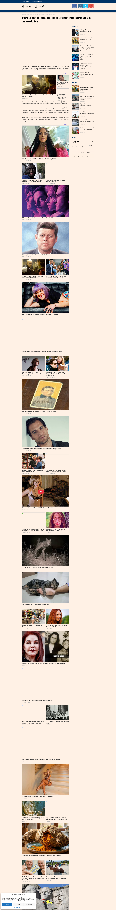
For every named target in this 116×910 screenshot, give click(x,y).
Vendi (74, 82)
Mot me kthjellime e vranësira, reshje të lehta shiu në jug (87, 121)
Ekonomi (64, 11)
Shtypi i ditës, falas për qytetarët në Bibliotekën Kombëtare (85, 105)
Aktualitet (51, 11)
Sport (77, 11)
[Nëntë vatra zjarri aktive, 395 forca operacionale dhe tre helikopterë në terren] (75, 130)
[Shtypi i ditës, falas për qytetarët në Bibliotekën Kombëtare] (75, 106)
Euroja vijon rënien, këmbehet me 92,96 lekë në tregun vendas (86, 74)
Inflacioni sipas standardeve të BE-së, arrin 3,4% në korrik (86, 39)
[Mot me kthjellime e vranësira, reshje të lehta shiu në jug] (75, 122)
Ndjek (80, 4)
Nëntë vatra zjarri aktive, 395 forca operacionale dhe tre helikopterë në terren (87, 129)
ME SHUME (84, 11)
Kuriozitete (29, 14)
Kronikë (71, 11)
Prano (7, 904)
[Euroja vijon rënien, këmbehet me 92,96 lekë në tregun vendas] (75, 75)
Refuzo (18, 904)
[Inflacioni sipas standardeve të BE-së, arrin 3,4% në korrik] (75, 40)
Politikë (58, 11)
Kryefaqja (24, 14)
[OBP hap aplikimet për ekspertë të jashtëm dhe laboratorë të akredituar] (75, 32)
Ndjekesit (86, 4)
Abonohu (91, 4)
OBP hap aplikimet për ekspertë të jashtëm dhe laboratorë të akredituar (85, 31)
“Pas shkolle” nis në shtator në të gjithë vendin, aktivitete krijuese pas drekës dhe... (87, 113)
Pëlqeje (74, 4)
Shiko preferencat (29, 904)
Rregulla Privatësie (16, 907)
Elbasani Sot (29, 11)
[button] (34, 894)
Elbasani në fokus (40, 11)
